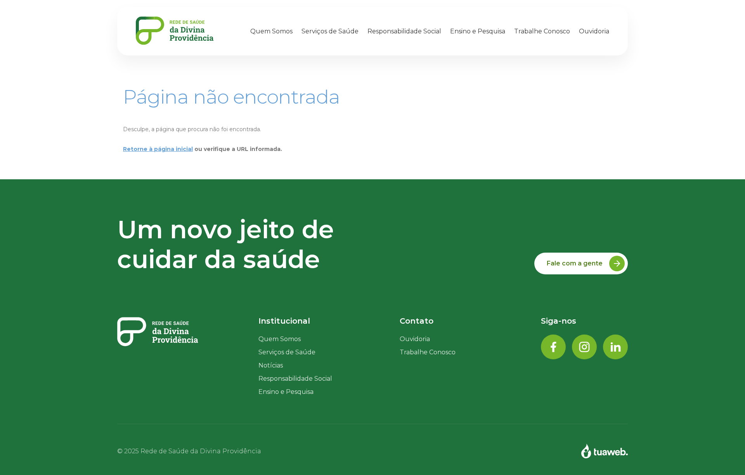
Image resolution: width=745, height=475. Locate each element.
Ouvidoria (594, 31)
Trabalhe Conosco (428, 352)
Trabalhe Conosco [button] (542, 31)
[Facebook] (553, 348)
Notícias (270, 365)
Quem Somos (271, 31)
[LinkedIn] (615, 348)
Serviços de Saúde (330, 31)
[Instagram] (584, 348)
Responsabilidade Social (404, 31)
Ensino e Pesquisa (477, 31)
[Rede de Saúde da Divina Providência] (174, 31)
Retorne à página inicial (158, 149)
